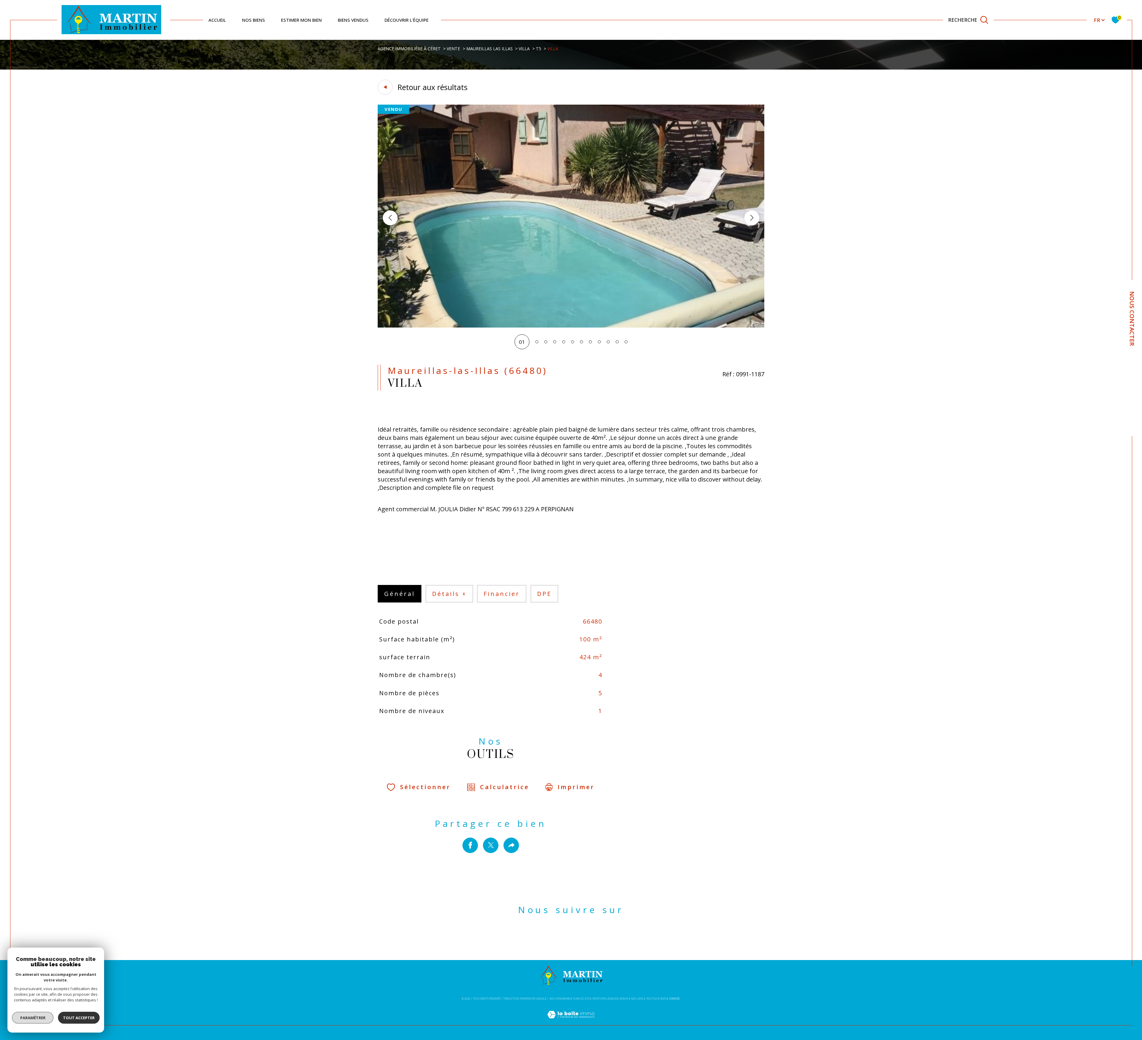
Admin (623, 998)
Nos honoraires (560, 998)
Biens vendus (353, 20)
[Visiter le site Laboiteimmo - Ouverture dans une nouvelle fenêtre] (571, 1021)
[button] (751, 217)
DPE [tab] (544, 594)
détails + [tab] (449, 594)
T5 (538, 48)
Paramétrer (33, 1017)
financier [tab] (502, 594)
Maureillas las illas (489, 48)
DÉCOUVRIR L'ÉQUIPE (407, 20)
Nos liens (637, 998)
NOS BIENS (253, 20)
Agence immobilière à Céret (409, 48)
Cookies (674, 998)
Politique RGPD (656, 998)
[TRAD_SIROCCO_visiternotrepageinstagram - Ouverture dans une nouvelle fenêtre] (581, 937)
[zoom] (571, 325)
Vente (453, 48)
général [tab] (399, 594)
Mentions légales (604, 998)
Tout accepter (79, 1017)
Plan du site (581, 998)
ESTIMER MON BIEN (301, 20)
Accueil (217, 20)
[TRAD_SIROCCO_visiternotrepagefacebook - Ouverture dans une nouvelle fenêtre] (561, 937)
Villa (524, 48)
